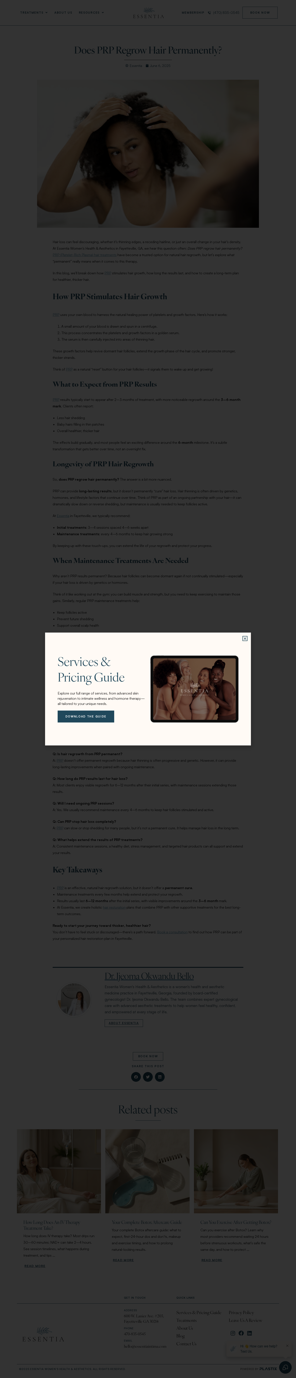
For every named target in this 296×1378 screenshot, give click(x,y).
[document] (148, 689)
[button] (245, 638)
